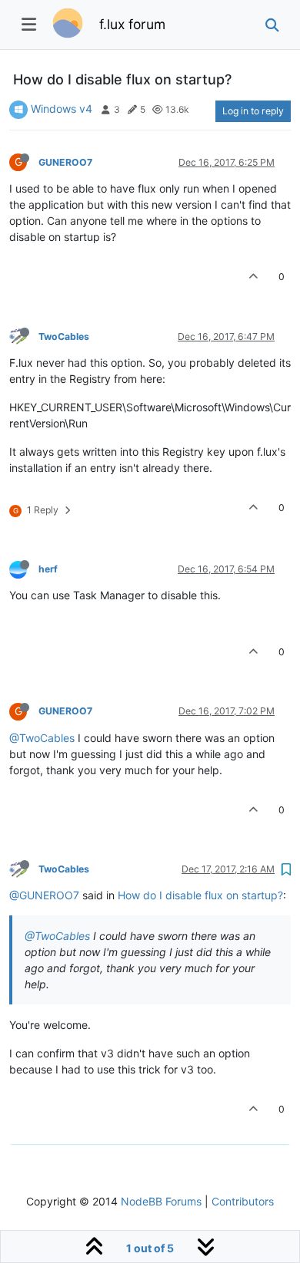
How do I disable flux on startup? (200, 895)
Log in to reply (253, 111)
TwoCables (63, 336)
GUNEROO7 (65, 162)
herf (48, 569)
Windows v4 (61, 108)
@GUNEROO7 (44, 895)
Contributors (243, 1201)
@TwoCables (42, 737)
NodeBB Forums (161, 1201)
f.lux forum (132, 24)
